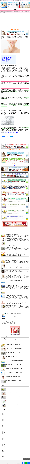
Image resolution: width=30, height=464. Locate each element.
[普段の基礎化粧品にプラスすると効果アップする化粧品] (15, 220)
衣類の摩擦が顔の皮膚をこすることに (7, 60)
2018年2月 (3, 413)
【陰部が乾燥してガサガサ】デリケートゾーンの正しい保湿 (12, 285)
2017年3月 (3, 426)
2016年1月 (3, 443)
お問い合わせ (25, 0)
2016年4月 (3, 439)
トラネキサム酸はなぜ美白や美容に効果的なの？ (8, 321)
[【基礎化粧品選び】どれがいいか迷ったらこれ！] (15, 35)
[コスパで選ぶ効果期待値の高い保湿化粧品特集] (15, 214)
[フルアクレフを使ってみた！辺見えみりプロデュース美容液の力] (15, 171)
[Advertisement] (15, 19)
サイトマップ (28, 0)
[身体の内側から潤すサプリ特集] (15, 202)
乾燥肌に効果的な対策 (17, 11)
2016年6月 (3, 437)
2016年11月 (3, 431)
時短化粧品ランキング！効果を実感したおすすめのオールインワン (14, 368)
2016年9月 (3, 433)
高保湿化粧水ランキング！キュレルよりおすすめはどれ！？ (12, 260)
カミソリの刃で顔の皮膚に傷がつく (7, 59)
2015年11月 (3, 445)
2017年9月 (3, 419)
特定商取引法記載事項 (17, 0)
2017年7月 (3, 421)
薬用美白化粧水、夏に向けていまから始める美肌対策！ (9, 324)
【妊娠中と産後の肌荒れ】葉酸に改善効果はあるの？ (12, 234)
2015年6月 (3, 451)
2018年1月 (3, 414)
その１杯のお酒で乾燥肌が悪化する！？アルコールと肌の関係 (13, 305)
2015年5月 (3, 452)
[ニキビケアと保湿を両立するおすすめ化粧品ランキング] (15, 208)
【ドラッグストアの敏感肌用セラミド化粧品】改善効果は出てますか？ (14, 280)
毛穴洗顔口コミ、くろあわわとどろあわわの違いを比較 (9, 322)
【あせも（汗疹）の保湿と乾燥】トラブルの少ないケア (12, 274)
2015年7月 (3, 450)
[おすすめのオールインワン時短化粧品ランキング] (15, 196)
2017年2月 (3, 427)
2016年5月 (3, 438)
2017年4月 (3, 425)
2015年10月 (3, 446)
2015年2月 (3, 456)
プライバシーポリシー (22, 0)
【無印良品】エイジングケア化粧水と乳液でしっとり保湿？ (12, 270)
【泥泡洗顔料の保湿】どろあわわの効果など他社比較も (12, 247)
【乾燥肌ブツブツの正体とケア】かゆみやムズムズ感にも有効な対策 (14, 348)
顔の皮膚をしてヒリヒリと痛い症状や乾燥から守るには (8, 62)
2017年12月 (3, 415)
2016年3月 (3, 440)
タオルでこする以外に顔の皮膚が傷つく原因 (6, 57)
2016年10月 (3, 432)
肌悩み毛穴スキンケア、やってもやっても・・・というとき (9, 323)
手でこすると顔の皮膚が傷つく (6, 61)
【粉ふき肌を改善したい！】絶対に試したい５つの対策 (13, 376)
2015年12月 (3, 444)
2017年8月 (3, 420)
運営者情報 (14, 0)
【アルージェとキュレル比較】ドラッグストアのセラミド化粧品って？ (14, 295)
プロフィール (12, 0)
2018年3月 (3, 412)
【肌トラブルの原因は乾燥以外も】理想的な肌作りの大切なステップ (13, 238)
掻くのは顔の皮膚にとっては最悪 (6, 58)
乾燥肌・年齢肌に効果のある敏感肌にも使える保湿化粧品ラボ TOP (7, 11)
